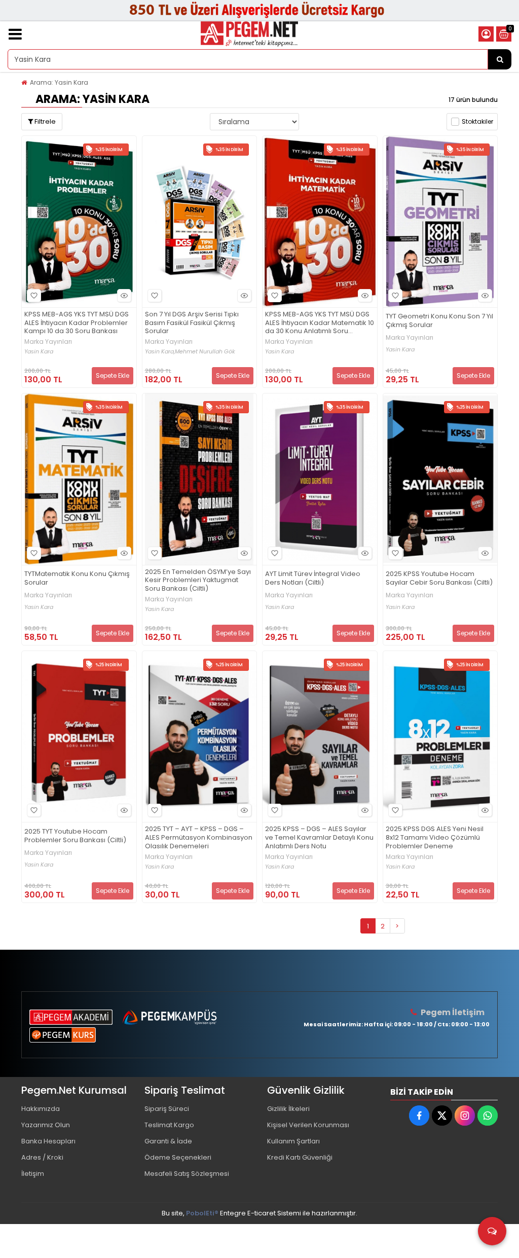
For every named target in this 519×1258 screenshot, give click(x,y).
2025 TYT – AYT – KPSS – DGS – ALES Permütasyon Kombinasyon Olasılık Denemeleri (198, 838)
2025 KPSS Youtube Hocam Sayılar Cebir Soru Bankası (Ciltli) (439, 578)
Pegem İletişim (453, 1012)
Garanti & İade (168, 1141)
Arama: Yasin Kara (59, 82)
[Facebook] (419, 1115)
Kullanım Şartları (293, 1141)
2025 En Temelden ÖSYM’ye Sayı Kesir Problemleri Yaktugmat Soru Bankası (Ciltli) (198, 581)
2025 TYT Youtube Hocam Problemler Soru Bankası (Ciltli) (75, 836)
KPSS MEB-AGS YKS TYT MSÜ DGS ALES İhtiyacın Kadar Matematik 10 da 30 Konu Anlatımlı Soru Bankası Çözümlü (319, 323)
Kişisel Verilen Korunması (308, 1125)
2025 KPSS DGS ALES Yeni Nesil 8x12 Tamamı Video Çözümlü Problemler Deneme (435, 838)
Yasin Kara (38, 351)
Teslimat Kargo (169, 1125)
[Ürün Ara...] (499, 59)
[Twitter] (442, 1115)
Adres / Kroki (42, 1157)
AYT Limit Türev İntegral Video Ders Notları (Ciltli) (312, 578)
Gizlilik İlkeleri (288, 1108)
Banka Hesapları (48, 1141)
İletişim (32, 1173)
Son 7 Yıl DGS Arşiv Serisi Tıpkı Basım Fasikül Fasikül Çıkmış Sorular (192, 323)
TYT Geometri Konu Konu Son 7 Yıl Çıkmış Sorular (439, 321)
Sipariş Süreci (166, 1108)
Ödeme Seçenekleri (177, 1157)
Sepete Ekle (112, 375)
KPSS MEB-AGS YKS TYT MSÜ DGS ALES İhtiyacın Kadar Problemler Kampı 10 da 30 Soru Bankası (76, 323)
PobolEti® (202, 1213)
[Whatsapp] (487, 1115)
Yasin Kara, (160, 351)
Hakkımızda (40, 1108)
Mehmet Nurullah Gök (205, 351)
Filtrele (44, 121)
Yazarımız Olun (45, 1125)
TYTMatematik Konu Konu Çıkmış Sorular (77, 578)
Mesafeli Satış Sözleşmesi (186, 1173)
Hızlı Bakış (124, 295)
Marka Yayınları (48, 341)
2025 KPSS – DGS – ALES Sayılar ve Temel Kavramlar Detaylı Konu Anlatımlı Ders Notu (319, 838)
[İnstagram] (465, 1115)
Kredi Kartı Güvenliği (299, 1157)
